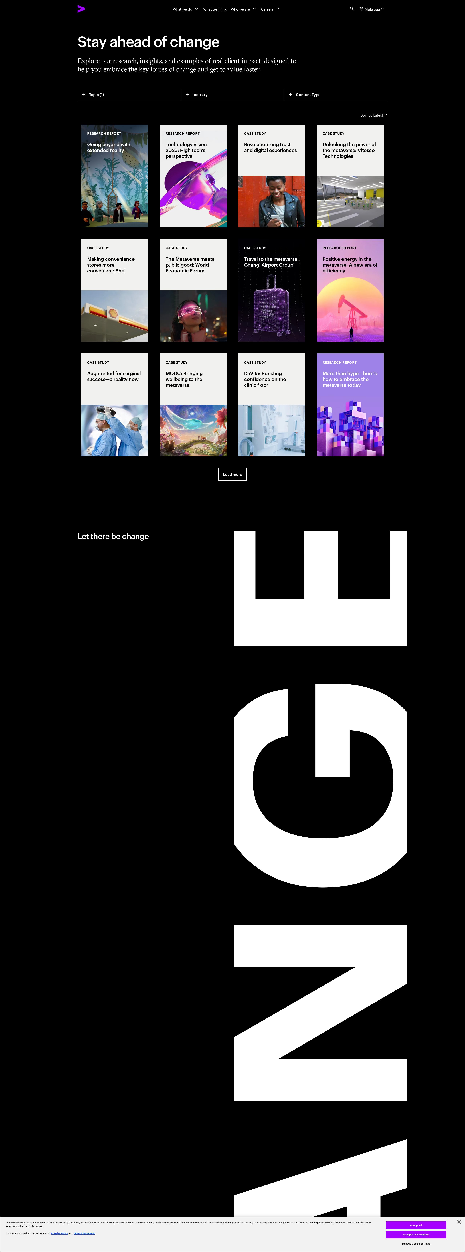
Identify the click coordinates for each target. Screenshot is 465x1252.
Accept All (416, 1225)
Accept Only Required (416, 1234)
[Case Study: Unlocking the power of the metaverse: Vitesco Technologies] (350, 176)
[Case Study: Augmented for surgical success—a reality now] (114, 404)
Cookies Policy (59, 1233)
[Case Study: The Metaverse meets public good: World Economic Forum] (193, 290)
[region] (232, 1234)
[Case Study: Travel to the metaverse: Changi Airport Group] (271, 290)
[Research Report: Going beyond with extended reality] (114, 176)
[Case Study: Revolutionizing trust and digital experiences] (271, 176)
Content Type (308, 94)
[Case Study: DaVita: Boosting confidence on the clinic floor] (271, 404)
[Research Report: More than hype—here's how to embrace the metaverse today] (350, 404)
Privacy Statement (84, 1233)
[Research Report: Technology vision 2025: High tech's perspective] (193, 176)
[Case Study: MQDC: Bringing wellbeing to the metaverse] (193, 404)
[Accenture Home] (92, 9)
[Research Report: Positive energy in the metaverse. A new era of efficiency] (350, 290)
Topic (96, 94)
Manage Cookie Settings (416, 1244)
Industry (200, 94)
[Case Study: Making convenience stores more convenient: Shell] (114, 290)
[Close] (459, 1222)
